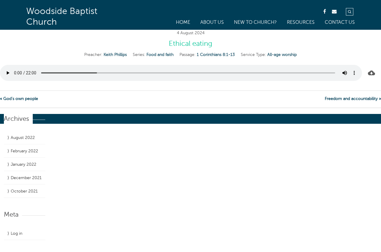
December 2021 (26, 178)
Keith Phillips (115, 54)
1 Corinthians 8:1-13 (216, 54)
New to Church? (255, 22)
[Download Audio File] (371, 73)
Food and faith (160, 54)
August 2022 (23, 137)
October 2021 (24, 191)
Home (183, 22)
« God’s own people (19, 98)
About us (212, 22)
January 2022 (23, 164)
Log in (16, 233)
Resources (301, 22)
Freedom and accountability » (353, 98)
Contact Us (340, 22)
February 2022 (24, 151)
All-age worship (282, 54)
